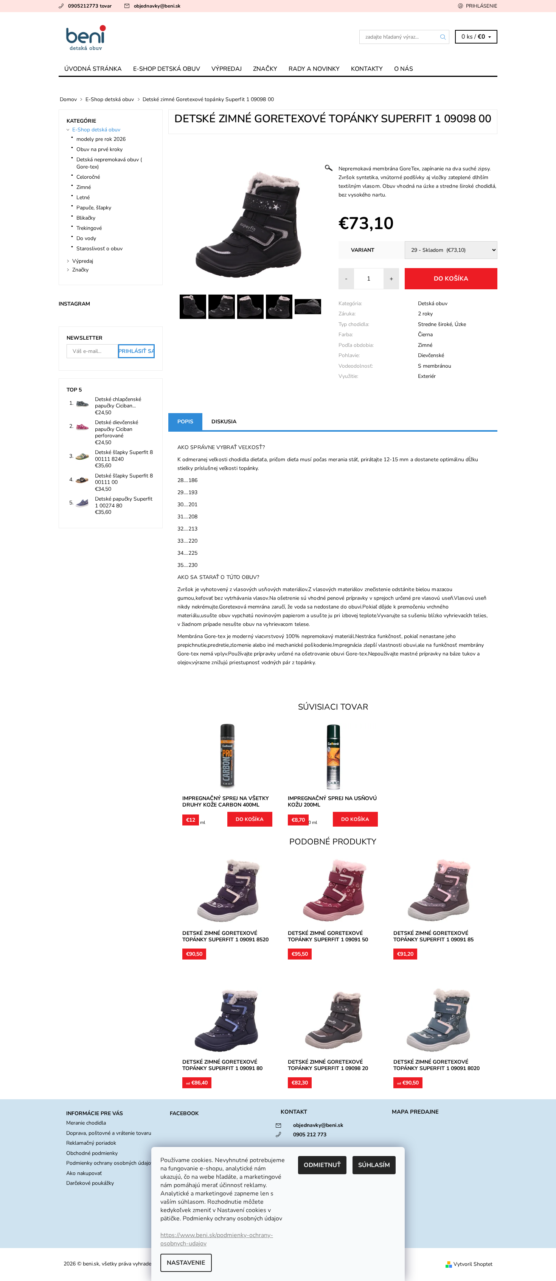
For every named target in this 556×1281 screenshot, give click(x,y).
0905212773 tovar (90, 6)
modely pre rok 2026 (101, 139)
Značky (265, 69)
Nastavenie (186, 1263)
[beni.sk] (168, 37)
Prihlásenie (481, 6)
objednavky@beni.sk (157, 6)
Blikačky (85, 218)
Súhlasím (374, 1165)
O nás (403, 69)
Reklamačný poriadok (91, 1143)
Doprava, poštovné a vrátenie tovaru (108, 1133)
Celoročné (88, 177)
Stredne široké (435, 324)
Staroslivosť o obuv (99, 248)
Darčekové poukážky (90, 1183)
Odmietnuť (322, 1165)
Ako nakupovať (84, 1173)
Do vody (86, 238)
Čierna (425, 334)
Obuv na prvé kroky (99, 149)
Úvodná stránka (93, 69)
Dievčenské (431, 355)
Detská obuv (432, 303)
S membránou (434, 366)
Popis (185, 421)
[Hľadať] (443, 37)
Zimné (425, 345)
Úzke (460, 324)
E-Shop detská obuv (166, 69)
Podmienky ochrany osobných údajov (110, 1163)
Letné (83, 197)
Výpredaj (226, 69)
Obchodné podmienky (92, 1153)
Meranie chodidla (86, 1123)
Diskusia (223, 421)
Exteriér (427, 376)
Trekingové (89, 228)
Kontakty (367, 69)
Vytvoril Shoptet (472, 1264)
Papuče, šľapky (93, 207)
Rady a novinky (314, 69)
